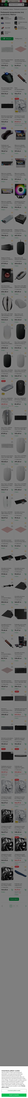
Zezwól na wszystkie (14, 1095)
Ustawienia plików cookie (14, 1090)
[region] (14, 1082)
